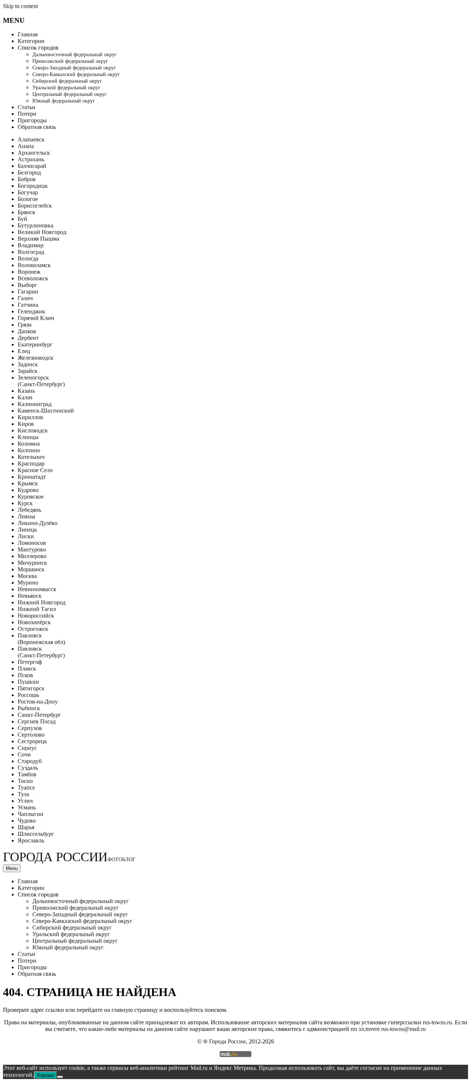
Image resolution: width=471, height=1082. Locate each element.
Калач (25, 397)
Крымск (28, 483)
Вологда (28, 258)
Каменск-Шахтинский (46, 410)
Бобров (27, 179)
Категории (31, 41)
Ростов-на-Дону (38, 701)
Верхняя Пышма (38, 239)
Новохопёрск (34, 622)
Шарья (26, 827)
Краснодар (31, 463)
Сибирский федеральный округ (67, 81)
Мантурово (32, 549)
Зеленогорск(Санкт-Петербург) (41, 380)
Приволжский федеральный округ (70, 61)
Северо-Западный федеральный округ (74, 68)
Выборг (27, 285)
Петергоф (30, 662)
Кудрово (28, 490)
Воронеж (29, 272)
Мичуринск (32, 563)
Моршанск (31, 569)
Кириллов (30, 417)
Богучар (28, 192)
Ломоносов (32, 543)
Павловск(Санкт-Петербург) (41, 652)
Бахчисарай (32, 166)
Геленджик (31, 311)
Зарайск (28, 371)
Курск (25, 503)
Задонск (28, 364)
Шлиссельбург (36, 834)
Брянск (26, 212)
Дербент (28, 338)
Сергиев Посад (37, 721)
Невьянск (30, 596)
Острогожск (33, 629)
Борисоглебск (35, 205)
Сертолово (31, 734)
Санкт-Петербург (39, 715)
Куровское (31, 496)
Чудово (27, 820)
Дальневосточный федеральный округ (74, 54)
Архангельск (34, 153)
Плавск (27, 668)
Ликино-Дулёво (37, 523)
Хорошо (45, 1075)
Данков (27, 331)
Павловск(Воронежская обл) (41, 638)
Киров (26, 424)
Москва (27, 576)
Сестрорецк (32, 741)
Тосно (25, 781)
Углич (25, 801)
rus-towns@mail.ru (403, 1029)
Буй (22, 219)
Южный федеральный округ (63, 101)
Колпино (29, 450)
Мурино (28, 582)
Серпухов (30, 728)
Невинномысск (37, 589)
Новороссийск (36, 615)
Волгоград (31, 252)
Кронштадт (32, 477)
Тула (23, 794)
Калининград (35, 404)
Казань (26, 391)
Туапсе (26, 787)
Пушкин (28, 682)
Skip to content (20, 6)
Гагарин (28, 291)
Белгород (29, 172)
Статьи (26, 107)
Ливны (26, 516)
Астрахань (31, 159)
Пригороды (32, 120)
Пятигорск (31, 688)
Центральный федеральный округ (69, 94)
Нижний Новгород (41, 602)
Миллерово (32, 556)
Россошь (28, 695)
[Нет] (60, 1077)
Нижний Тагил (37, 609)
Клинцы (28, 437)
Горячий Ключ (36, 318)
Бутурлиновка (35, 225)
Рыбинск (29, 708)
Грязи (25, 324)
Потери (27, 114)
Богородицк (33, 186)
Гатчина (28, 305)
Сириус (27, 748)
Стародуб (30, 761)
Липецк (27, 529)
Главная (28, 34)
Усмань (27, 807)
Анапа (26, 146)
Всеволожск (33, 278)
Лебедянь (29, 510)
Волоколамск (34, 265)
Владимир (30, 245)
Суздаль (28, 768)
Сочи (24, 754)
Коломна (29, 444)
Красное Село (35, 470)
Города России (69, 857)
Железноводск (35, 358)
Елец (24, 351)
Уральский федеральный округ (66, 87)
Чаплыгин (30, 814)
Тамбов (27, 774)
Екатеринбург (35, 344)
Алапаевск (31, 139)
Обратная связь (37, 127)
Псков (25, 675)
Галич (25, 298)
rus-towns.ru (437, 1022)
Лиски (26, 536)
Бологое (28, 199)
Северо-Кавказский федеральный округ (76, 74)
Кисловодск (33, 430)
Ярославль (31, 840)
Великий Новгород (42, 232)
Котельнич (31, 457)
